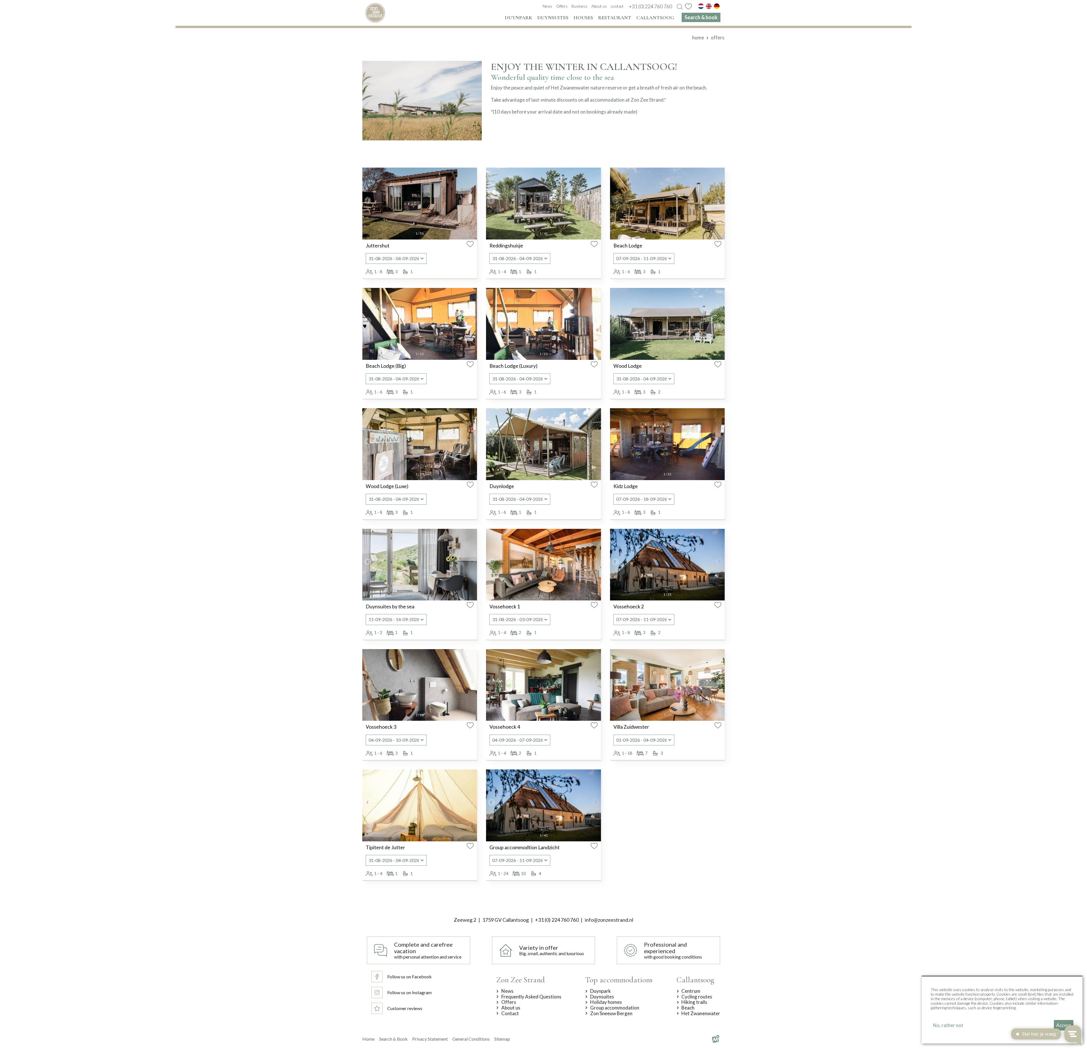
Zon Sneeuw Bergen (611, 1013)
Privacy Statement (430, 1038)
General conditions (471, 1038)
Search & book (393, 1038)
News (507, 991)
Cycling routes (696, 997)
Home (368, 1038)
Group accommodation (614, 1008)
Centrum (690, 991)
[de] (717, 6)
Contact (510, 1013)
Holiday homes (606, 1002)
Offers (508, 1002)
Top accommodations (618, 980)
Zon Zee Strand (520, 980)
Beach (687, 1008)
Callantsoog (695, 980)
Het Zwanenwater (700, 1013)
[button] (367, 200)
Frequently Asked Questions (531, 997)
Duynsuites (602, 997)
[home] (375, 12)
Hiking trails (694, 1002)
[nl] (701, 6)
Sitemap (502, 1038)
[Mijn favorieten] (688, 6)
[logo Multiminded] (715, 1039)
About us (510, 1008)
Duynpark (600, 991)
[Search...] (680, 7)
